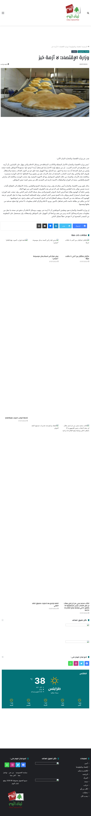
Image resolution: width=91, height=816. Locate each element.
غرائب (85, 785)
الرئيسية (85, 46)
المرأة (86, 778)
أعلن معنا (13, 775)
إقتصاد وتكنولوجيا (75, 46)
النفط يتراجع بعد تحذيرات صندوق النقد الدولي (45, 604)
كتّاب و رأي (84, 789)
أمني (86, 763)
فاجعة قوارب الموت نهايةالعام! (16, 417)
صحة (86, 782)
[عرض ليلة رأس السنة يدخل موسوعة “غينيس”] (44, 246)
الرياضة (85, 774)
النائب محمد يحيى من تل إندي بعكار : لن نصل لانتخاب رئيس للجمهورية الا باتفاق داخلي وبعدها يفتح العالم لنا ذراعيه (76, 607)
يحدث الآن (84, 796)
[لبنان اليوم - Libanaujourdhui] (72, 13)
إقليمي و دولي (83, 771)
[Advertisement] (45, 35)
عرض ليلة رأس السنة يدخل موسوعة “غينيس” (46, 257)
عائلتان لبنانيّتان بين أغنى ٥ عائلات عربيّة (77, 257)
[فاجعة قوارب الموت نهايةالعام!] (14, 327)
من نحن (11, 772)
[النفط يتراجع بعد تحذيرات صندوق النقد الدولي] (44, 512)
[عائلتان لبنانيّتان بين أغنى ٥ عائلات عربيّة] (75, 246)
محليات (74, 51)
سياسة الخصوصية (21, 772)
